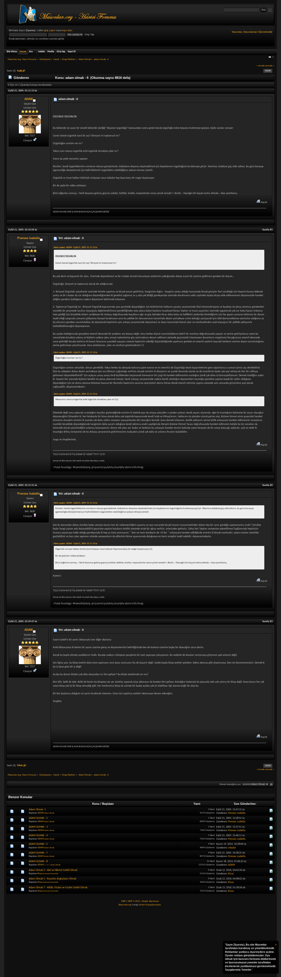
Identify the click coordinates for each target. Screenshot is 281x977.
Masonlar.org (125, 904)
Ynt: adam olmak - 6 (71, 238)
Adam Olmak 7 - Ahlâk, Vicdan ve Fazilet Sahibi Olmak (58, 887)
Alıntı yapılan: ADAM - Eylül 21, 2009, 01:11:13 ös (75, 247)
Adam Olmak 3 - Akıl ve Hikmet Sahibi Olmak (53, 870)
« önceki (260, 66)
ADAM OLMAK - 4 (38, 835)
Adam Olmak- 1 (37, 809)
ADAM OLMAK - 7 (38, 853)
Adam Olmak (49, 813)
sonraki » (269, 66)
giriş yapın (49, 30)
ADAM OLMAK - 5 (38, 844)
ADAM (28, 99)
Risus (40, 873)
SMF (123, 901)
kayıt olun (67, 30)
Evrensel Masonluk (50, 874)
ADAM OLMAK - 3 (38, 827)
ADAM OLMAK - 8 (38, 861)
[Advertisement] (140, 942)
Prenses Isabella (28, 238)
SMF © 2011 (134, 901)
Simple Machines (150, 901)
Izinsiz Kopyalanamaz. (150, 904)
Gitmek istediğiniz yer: (230, 784)
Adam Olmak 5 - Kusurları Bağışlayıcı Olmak (52, 878)
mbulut (232, 847)
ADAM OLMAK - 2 (38, 818)
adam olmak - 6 (68, 99)
